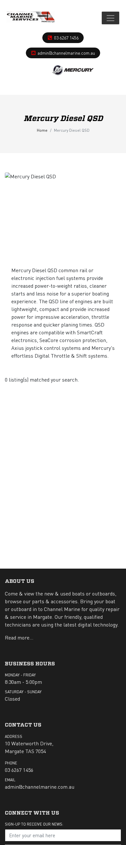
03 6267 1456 (66, 37)
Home (42, 130)
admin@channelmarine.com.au (66, 53)
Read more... (19, 637)
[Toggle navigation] (110, 18)
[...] (30, 18)
